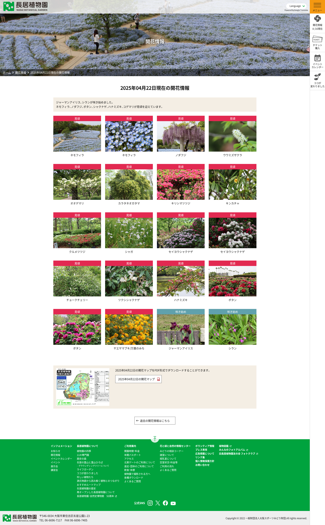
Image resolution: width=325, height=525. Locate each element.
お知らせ (55, 451)
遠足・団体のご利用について (139, 466)
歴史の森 (81, 458)
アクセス (129, 458)
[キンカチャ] (232, 198)
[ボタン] (232, 294)
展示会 (54, 466)
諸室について (167, 454)
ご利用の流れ (167, 466)
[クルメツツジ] (77, 246)
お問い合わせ (202, 464)
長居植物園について (87, 446)
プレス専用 (201, 449)
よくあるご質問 (132, 481)
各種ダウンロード (133, 477)
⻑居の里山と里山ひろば (90, 462)
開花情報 (20, 72)
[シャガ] (129, 246)
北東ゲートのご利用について (139, 462)
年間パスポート (132, 454)
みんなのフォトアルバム (232, 449)
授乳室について (168, 458)
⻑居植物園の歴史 (86, 488)
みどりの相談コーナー (171, 451)
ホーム (7, 72)
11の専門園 (83, 454)
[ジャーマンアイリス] (181, 342)
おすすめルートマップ (89, 484)
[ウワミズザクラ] (232, 149)
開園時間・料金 (132, 451)
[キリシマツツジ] (181, 198)
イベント (55, 462)
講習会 (54, 470)
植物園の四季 (84, 451)
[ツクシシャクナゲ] (129, 294)
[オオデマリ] (77, 198)
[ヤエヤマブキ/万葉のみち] (129, 342)
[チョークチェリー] (77, 294)
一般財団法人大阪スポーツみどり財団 (265, 518)
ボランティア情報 (204, 446)
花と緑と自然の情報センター (175, 446)
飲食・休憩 (129, 470)
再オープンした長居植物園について (96, 492)
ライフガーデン (85, 469)
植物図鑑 (224, 446)
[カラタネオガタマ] (129, 198)
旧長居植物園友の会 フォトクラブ (237, 453)
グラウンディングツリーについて (94, 465)
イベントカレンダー (61, 458)
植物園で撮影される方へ (137, 473)
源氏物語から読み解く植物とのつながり (98, 480)
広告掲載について (204, 453)
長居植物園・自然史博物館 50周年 (95, 496)
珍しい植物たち (85, 477)
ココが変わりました (87, 473)
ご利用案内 (130, 446)
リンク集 (200, 457)
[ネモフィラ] (77, 149)
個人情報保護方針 (204, 461)
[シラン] (232, 342)
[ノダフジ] (181, 149)
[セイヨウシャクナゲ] (181, 246)
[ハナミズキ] (181, 294)
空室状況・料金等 (169, 462)
